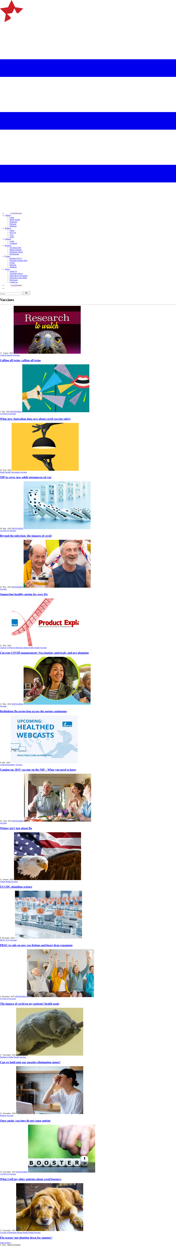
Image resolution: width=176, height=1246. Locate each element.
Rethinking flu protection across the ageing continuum (33, 711)
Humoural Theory (16, 252)
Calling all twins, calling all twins (20, 360)
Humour (8, 245)
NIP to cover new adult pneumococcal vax (25, 477)
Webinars (13, 226)
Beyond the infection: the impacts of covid (25, 535)
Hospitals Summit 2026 (18, 261)
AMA (12, 237)
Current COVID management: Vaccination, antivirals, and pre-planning (44, 652)
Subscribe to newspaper (19, 276)
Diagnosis (13, 222)
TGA (12, 235)
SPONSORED (16, 412)
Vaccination (15, 472)
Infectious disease (22, 648)
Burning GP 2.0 (16, 258)
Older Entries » (5, 1243)
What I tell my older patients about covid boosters (30, 1179)
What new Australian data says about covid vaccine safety (35, 418)
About (7, 269)
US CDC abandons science (16, 886)
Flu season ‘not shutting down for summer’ (26, 1237)
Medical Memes (16, 250)
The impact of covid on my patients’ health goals (29, 1003)
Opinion (8, 239)
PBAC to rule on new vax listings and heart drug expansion (36, 945)
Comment (13, 243)
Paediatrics (4, 1057)
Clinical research (6, 355)
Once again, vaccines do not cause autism (25, 1120)
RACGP (13, 233)
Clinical (8, 215)
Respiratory (11, 765)
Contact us (14, 282)
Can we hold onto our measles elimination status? (30, 1062)
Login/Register (16, 213)
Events (7, 256)
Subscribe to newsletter (18, 278)
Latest (12, 217)
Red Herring (14, 254)
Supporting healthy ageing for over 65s (24, 594)
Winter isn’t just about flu (16, 828)
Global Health (5, 882)
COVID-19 (4, 414)
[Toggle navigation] (3, 32)
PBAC (3, 940)
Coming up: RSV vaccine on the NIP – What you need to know (38, 769)
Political (8, 228)
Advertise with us (16, 273)
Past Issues (14, 280)
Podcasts (13, 224)
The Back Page (15, 248)
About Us (13, 271)
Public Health (15, 220)
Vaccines (16, 355)
